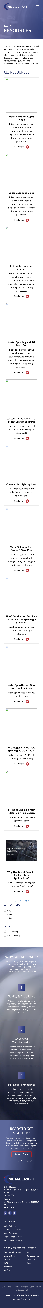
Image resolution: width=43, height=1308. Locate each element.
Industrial (8, 1266)
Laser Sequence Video (21, 192)
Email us (5, 1213)
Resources (31, 1259)
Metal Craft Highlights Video (22, 118)
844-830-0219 (13, 1195)
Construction (9, 1256)
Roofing (7, 1270)
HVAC (6, 1263)
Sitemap (20, 1295)
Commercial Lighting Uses (21, 484)
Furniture (8, 1259)
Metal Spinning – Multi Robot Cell (21, 344)
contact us (14, 1161)
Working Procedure (21, 1299)
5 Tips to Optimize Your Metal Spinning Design (21, 811)
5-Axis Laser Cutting (12, 1229)
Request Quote (21, 1154)
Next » (27, 901)
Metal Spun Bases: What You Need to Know (21, 687)
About (29, 1252)
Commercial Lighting (12, 1252)
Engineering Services (13, 1237)
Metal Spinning (10, 1226)
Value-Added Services (13, 1240)
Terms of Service (32, 1295)
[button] (21, 910)
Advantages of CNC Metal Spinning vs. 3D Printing (21, 749)
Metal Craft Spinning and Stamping (15, 6)
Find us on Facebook (14, 1213)
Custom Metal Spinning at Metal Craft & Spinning (21, 420)
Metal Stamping (10, 1233)
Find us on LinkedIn (10, 1213)
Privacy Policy (10, 1295)
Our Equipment (33, 1256)
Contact (30, 1263)
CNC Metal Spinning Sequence (21, 267)
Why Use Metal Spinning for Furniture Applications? (21, 875)
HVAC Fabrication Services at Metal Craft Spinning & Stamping (21, 619)
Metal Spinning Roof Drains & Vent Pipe (21, 548)
